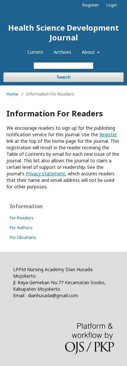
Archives (62, 52)
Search (64, 77)
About (89, 52)
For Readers (22, 218)
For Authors (21, 227)
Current (35, 52)
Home (12, 94)
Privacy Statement (45, 173)
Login (111, 5)
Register (90, 5)
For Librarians (23, 237)
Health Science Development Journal (63, 32)
